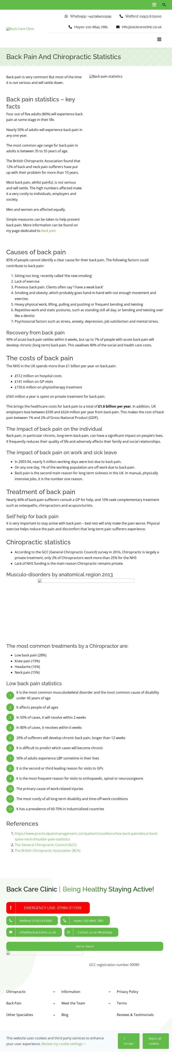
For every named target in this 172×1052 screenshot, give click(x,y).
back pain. (48, 230)
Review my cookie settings (62, 1043)
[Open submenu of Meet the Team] (109, 1003)
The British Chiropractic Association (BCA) (47, 850)
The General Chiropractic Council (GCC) (46, 845)
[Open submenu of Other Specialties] (53, 1014)
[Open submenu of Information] (109, 991)
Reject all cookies (155, 1040)
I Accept (128, 1040)
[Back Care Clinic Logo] (20, 28)
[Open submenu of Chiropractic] (53, 991)
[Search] (163, 5)
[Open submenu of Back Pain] (53, 1003)
